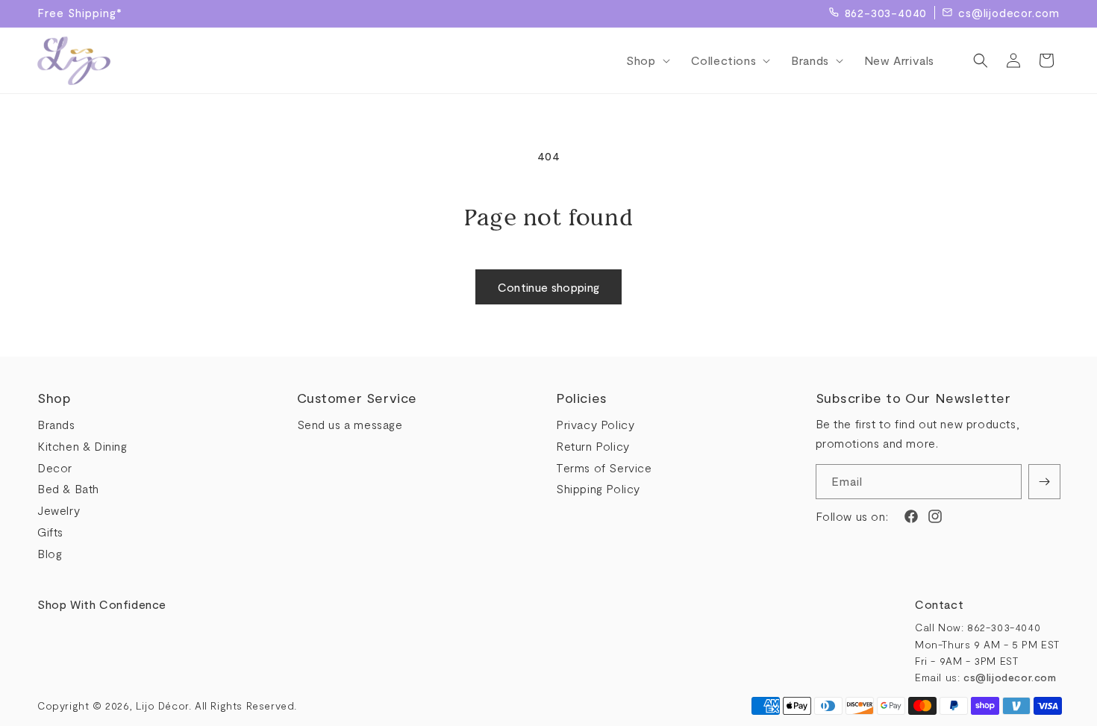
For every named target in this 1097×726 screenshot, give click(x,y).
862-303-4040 (886, 12)
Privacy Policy (595, 424)
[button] (643, 61)
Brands (56, 424)
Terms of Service (604, 467)
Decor (54, 467)
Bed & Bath (68, 488)
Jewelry (58, 510)
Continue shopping (549, 287)
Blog (49, 553)
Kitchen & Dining (82, 446)
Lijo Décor (162, 705)
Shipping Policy (598, 488)
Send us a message (350, 424)
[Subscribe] (1044, 481)
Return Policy (593, 446)
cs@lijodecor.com (1009, 12)
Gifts (50, 532)
